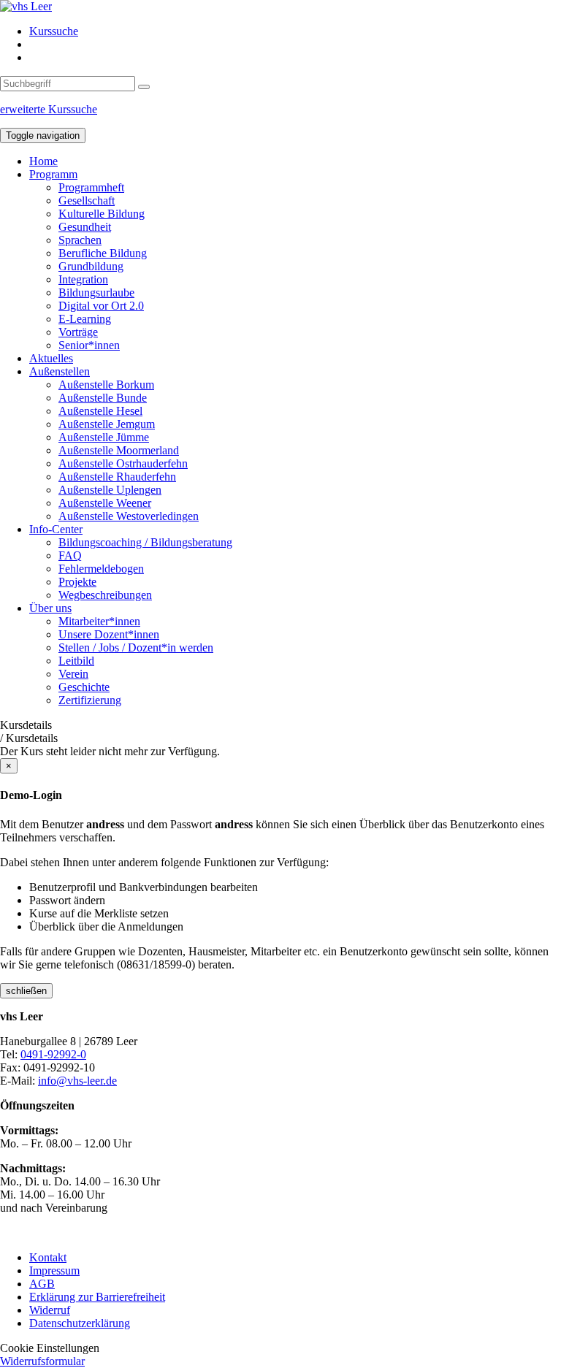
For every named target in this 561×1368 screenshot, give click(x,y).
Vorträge (78, 332)
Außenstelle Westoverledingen (128, 516)
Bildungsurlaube (96, 292)
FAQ (70, 555)
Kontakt (47, 1257)
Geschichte (84, 687)
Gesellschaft (86, 200)
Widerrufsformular (42, 1361)
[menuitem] (295, 31)
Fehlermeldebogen (101, 568)
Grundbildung (90, 266)
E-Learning (84, 319)
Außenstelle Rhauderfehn (117, 476)
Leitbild (76, 660)
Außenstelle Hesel (100, 411)
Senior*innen (89, 345)
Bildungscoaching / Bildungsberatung (145, 542)
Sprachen (80, 240)
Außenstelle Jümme (103, 437)
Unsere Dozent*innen (108, 634)
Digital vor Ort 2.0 (101, 305)
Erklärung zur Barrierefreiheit (97, 1297)
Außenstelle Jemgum (106, 424)
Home (43, 161)
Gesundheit (84, 227)
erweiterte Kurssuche (48, 109)
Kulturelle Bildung (101, 213)
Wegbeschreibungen (105, 595)
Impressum (54, 1270)
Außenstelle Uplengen (109, 490)
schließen (26, 990)
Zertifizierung (89, 700)
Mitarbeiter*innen (99, 621)
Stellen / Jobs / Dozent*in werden (135, 647)
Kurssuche (53, 31)
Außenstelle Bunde (102, 397)
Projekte (77, 582)
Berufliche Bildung (102, 253)
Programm (53, 174)
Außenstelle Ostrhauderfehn (123, 463)
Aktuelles (51, 358)
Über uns (50, 608)
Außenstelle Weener (104, 503)
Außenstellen (59, 371)
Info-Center (56, 529)
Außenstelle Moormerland (118, 450)
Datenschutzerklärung (79, 1323)
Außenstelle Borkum (106, 384)
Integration (83, 279)
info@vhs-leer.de (77, 1080)
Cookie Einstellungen (49, 1348)
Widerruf (49, 1310)
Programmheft (91, 187)
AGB (42, 1283)
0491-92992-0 (53, 1054)
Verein (73, 674)
